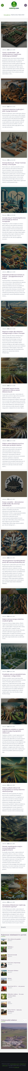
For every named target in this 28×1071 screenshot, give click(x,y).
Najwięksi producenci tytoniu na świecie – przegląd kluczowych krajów (13, 276)
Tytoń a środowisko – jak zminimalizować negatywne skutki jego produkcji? (11, 54)
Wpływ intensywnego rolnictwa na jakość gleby (13, 620)
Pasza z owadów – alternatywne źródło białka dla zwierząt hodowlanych (13, 503)
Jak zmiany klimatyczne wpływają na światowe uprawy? (13, 906)
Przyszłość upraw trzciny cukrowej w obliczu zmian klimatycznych (11, 390)
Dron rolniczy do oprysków (14, 939)
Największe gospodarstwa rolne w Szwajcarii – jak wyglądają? (12, 1044)
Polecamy (4, 160)
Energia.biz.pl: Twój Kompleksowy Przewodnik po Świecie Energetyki (14, 219)
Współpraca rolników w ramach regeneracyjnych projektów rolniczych (13, 731)
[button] (24, 1020)
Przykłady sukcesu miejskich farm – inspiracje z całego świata (14, 675)
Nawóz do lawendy (12, 954)
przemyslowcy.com (14, 1063)
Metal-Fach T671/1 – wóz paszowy (16, 986)
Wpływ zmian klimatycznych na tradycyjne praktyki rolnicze (13, 444)
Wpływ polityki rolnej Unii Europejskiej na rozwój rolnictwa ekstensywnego (13, 789)
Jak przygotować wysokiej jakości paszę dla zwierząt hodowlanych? (13, 561)
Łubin (9, 1002)
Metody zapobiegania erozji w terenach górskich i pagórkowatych (12, 848)
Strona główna (7, 14)
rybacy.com (4, 1065)
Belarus (9, 978)
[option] (14, 1036)
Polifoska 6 (10, 947)
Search (3, 927)
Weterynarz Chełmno (13, 970)
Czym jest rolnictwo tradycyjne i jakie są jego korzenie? (13, 110)
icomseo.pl (16, 1067)
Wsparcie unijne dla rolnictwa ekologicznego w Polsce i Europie (13, 332)
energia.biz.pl (23, 1063)
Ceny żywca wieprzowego (14, 962)
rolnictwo (4, 49)
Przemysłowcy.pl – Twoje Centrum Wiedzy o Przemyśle (14, 163)
